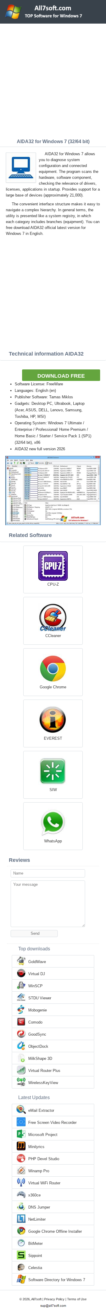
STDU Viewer (39, 998)
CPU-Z (53, 584)
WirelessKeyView (43, 1082)
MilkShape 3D (40, 1058)
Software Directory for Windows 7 (56, 1280)
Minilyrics (36, 1147)
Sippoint (35, 1255)
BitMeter (35, 1243)
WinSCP (35, 986)
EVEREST (53, 738)
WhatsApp (53, 841)
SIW (53, 790)
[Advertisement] (53, 80)
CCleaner (53, 635)
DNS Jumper (39, 1207)
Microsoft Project (42, 1134)
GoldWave (37, 962)
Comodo (35, 1022)
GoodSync (37, 1034)
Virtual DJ (36, 974)
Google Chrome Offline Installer (55, 1231)
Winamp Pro (38, 1171)
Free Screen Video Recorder (52, 1122)
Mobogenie (37, 1010)
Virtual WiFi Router (44, 1183)
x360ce (34, 1195)
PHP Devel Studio (43, 1159)
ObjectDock (38, 1046)
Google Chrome (53, 687)
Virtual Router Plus (44, 1070)
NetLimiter (37, 1219)
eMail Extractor (41, 1110)
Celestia (35, 1267)
